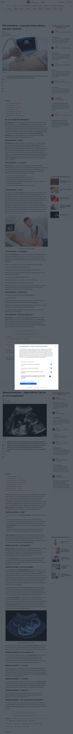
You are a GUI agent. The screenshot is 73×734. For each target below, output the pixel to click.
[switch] (50, 364)
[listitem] (36, 361)
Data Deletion (30, 387)
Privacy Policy (42, 387)
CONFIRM (28, 383)
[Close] (56, 346)
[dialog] (36, 367)
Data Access (36, 387)
